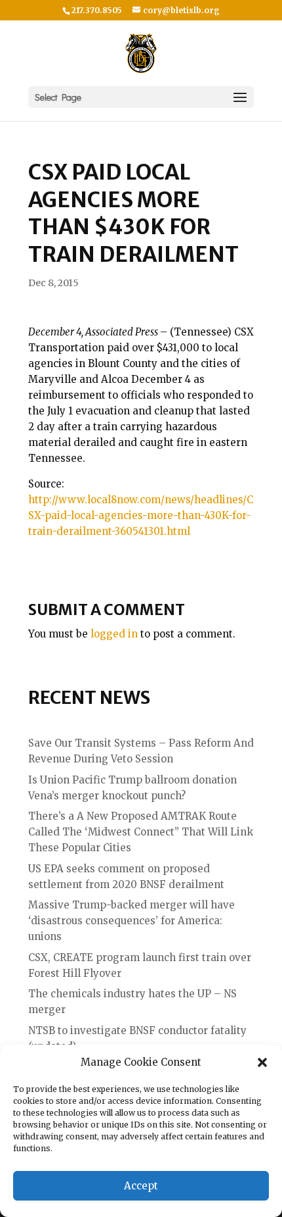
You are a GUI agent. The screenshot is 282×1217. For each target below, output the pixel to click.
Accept (141, 1186)
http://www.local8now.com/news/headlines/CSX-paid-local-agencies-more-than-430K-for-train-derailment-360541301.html (140, 515)
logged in (114, 634)
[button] (262, 1062)
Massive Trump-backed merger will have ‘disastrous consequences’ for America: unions (131, 921)
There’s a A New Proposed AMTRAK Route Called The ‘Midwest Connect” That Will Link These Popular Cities (140, 832)
